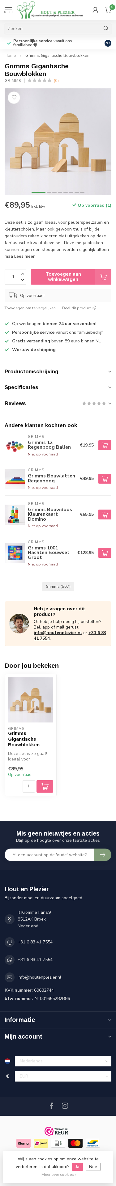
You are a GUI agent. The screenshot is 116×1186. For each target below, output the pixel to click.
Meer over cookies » (58, 1174)
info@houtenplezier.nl (58, 633)
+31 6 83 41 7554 (35, 942)
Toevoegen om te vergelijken (30, 308)
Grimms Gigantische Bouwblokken (57, 55)
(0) (56, 80)
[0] (108, 10)
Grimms (13, 81)
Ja (77, 1167)
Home (10, 55)
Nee (93, 1167)
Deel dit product (77, 308)
